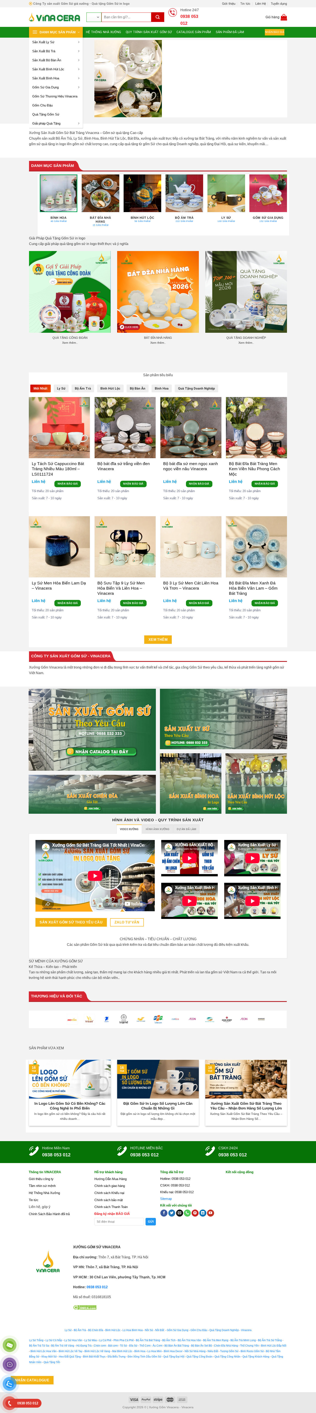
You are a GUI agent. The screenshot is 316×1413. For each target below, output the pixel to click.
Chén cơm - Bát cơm (106, 1345)
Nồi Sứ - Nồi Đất (155, 1330)
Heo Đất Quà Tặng (70, 1356)
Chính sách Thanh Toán (111, 1207)
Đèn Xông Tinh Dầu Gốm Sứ (144, 1356)
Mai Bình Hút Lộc (122, 1351)
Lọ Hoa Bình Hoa (133, 1330)
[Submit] (157, 17)
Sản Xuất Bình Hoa (45, 78)
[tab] (40, 388)
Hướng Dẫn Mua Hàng (110, 1179)
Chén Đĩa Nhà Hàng (226, 1345)
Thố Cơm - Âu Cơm (151, 1345)
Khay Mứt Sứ (49, 1356)
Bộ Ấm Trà (80, 1330)
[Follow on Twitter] (171, 1213)
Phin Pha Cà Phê (124, 1340)
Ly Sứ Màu (90, 1340)
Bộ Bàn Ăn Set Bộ (201, 1345)
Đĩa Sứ (133, 1345)
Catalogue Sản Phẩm (193, 32)
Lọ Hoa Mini (154, 1351)
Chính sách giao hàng (109, 1186)
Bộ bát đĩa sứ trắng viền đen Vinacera (123, 466)
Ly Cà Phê (105, 1340)
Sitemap (166, 1198)
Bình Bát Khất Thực (94, 1356)
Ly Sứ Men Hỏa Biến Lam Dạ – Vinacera (59, 585)
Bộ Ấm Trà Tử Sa (39, 1345)
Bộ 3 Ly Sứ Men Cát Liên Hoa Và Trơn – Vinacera (190, 585)
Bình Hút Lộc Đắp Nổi (273, 1345)
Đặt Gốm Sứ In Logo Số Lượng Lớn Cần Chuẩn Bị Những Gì (157, 1106)
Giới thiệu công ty (41, 1179)
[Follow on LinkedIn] (202, 1213)
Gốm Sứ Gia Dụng (45, 87)
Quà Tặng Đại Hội (173, 1356)
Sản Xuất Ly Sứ (43, 42)
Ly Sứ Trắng (36, 1340)
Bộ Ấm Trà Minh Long (243, 1340)
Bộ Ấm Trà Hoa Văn (189, 1340)
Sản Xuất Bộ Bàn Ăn (46, 60)
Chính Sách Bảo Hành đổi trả (49, 1214)
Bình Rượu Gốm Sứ (252, 1351)
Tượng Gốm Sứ (229, 1351)
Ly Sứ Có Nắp (54, 1340)
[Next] (278, 78)
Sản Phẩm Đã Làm (230, 32)
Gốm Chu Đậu (42, 105)
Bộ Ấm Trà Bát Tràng (148, 1340)
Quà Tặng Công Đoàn (199, 1356)
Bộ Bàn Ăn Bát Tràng (176, 1345)
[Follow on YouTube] (210, 1213)
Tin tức (245, 4)
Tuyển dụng (279, 4)
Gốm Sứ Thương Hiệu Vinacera (54, 96)
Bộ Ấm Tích (169, 1340)
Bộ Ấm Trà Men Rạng (215, 1340)
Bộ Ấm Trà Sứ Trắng (270, 1340)
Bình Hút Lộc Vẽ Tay (70, 1351)
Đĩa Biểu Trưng (117, 1356)
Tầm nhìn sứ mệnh (42, 1186)
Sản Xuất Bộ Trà (43, 51)
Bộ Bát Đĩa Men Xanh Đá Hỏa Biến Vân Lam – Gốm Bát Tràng (253, 588)
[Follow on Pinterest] (195, 1213)
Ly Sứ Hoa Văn (73, 1340)
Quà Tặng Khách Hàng (255, 1356)
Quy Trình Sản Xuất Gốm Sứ (149, 32)
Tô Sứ (123, 1345)
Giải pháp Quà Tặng (46, 123)
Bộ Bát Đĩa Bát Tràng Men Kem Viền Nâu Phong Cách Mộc (254, 468)
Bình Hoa (139, 1351)
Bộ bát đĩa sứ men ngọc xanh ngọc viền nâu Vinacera (190, 466)
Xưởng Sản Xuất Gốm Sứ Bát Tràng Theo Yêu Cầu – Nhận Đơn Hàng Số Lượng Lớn (246, 1106)
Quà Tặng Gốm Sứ (45, 114)
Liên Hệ (260, 4)
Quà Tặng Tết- (52, 1362)
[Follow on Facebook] (163, 1213)
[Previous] (103, 78)
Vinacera (246, 1330)
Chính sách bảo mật (108, 1200)
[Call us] (187, 1213)
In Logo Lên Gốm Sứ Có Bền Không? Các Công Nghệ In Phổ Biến (69, 1106)
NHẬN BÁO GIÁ (68, 483)
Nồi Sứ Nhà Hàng (195, 1351)
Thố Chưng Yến (249, 1345)
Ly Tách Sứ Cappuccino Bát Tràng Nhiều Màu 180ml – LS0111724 (58, 468)
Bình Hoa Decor (173, 1351)
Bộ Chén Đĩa (95, 1330)
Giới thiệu (228, 4)
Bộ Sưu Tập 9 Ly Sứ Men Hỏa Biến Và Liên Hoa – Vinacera (121, 588)
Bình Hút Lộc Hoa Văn (44, 1351)
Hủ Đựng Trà (84, 1345)
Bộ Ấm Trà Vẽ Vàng (62, 1345)
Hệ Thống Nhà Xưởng (103, 32)
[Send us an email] (179, 1213)
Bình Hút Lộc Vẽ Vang (97, 1351)
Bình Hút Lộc (112, 1330)
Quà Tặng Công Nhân (227, 1356)
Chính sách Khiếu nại (109, 1193)
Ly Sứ (68, 1330)
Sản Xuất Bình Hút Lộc (48, 69)
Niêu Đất (213, 1351)
